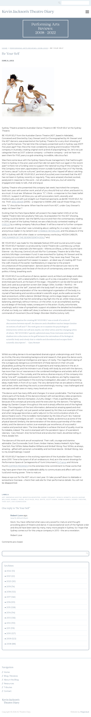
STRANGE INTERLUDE (49, 231)
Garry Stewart (48, 497)
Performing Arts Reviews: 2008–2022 (29, 48)
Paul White (40, 499)
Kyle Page (29, 499)
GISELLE (6, 224)
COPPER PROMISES (18, 466)
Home (4, 48)
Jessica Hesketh (63, 497)
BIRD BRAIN (17, 202)
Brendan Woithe (14, 497)
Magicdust (84, 712)
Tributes (8, 687)
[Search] (59, 3)
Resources (9, 683)
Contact (7, 691)
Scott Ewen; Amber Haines (58, 499)
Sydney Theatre (79, 499)
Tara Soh (6, 501)
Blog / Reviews (11, 676)
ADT (3, 497)
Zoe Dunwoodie (18, 501)
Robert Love (16, 515)
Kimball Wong (17, 499)
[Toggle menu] (87, 12)
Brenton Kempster (31, 497)
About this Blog (11, 680)
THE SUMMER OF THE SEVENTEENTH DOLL (23, 237)
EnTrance (61, 462)
